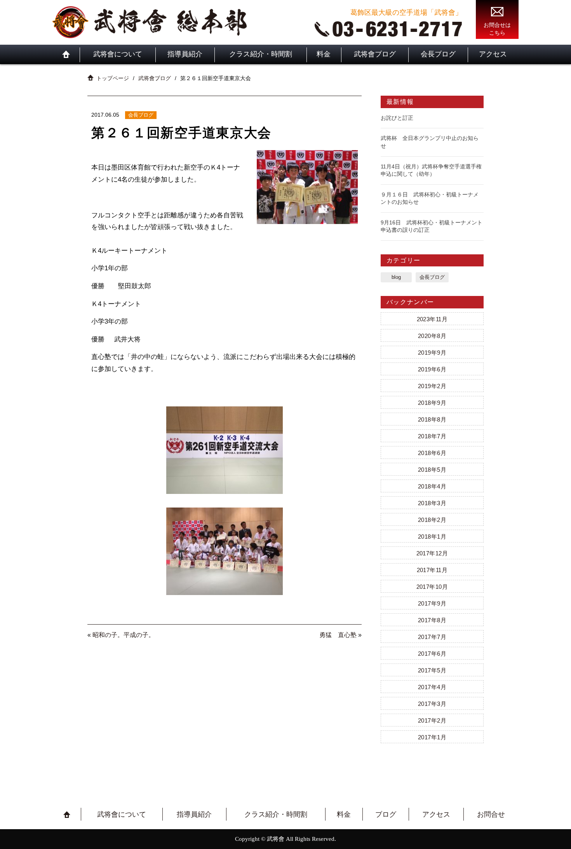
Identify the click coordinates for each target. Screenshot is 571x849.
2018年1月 (432, 536)
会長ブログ (438, 54)
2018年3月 (432, 503)
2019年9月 (432, 352)
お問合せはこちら (497, 29)
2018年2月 (432, 519)
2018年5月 (432, 469)
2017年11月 (432, 570)
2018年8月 (432, 419)
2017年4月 (432, 687)
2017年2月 (432, 720)
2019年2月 (432, 386)
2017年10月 (432, 586)
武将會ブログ (375, 54)
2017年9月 (432, 603)
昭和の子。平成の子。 (123, 635)
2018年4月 (432, 486)
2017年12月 (432, 553)
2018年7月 (432, 436)
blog (396, 277)
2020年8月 (432, 336)
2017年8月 (432, 620)
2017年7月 (432, 637)
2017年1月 (432, 737)
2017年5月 (432, 670)
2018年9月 (432, 402)
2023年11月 (432, 319)
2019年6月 (432, 369)
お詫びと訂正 (397, 118)
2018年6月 (432, 453)
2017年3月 (432, 703)
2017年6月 (432, 653)
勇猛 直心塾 (338, 635)
